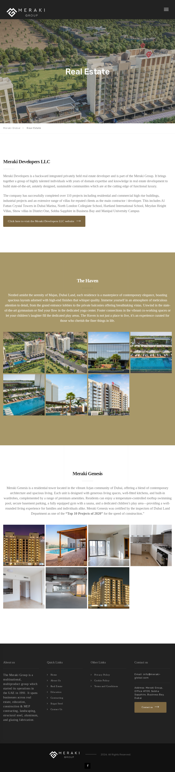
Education (56, 692)
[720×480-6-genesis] (66, 588)
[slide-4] (151, 352)
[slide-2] (66, 352)
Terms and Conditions (106, 686)
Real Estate (57, 686)
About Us (56, 680)
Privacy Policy (102, 674)
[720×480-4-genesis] (151, 545)
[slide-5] (24, 395)
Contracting (57, 697)
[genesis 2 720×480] (109, 588)
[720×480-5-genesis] (24, 588)
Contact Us (56, 709)
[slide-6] (66, 395)
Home (54, 674)
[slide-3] (109, 352)
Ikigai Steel (57, 703)
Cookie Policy (102, 680)
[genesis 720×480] (24, 545)
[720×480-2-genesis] (66, 545)
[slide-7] (109, 395)
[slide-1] (24, 352)
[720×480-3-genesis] (109, 545)
